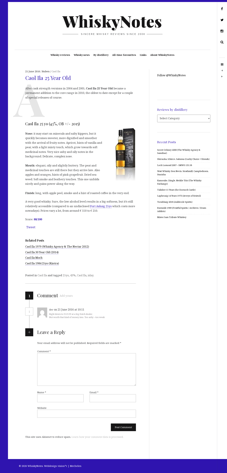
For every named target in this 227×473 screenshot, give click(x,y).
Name (41, 392)
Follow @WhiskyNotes (171, 75)
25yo (66, 275)
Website (42, 408)
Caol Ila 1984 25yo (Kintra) (42, 263)
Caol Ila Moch (34, 258)
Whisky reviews (60, 54)
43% (73, 275)
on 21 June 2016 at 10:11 (69, 309)
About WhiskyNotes (162, 54)
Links (143, 54)
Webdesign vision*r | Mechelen (62, 466)
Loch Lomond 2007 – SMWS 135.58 (174, 165)
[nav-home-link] (222, 65)
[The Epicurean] (222, 71)
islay (90, 275)
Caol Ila (56, 71)
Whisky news (82, 54)
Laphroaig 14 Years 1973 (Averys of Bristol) (179, 195)
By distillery (101, 54)
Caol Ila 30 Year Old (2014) (41, 252)
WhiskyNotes (112, 21)
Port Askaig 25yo (101, 206)
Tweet (30, 227)
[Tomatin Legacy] (222, 77)
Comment (44, 351)
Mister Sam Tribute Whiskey (171, 217)
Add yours (66, 296)
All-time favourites (124, 54)
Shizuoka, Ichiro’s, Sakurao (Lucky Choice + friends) (183, 159)
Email (94, 392)
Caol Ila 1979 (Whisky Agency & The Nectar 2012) (57, 246)
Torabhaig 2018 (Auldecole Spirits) (174, 201)
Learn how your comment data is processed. (97, 436)
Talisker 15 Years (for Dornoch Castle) (176, 189)
